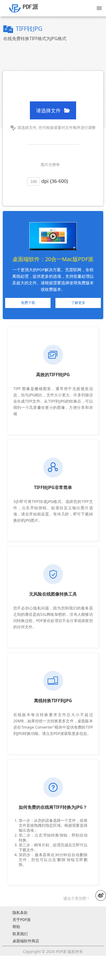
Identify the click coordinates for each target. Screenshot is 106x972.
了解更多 (78, 302)
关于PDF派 (22, 919)
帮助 (16, 926)
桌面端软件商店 (26, 940)
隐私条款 (20, 912)
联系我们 (20, 933)
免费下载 (28, 302)
